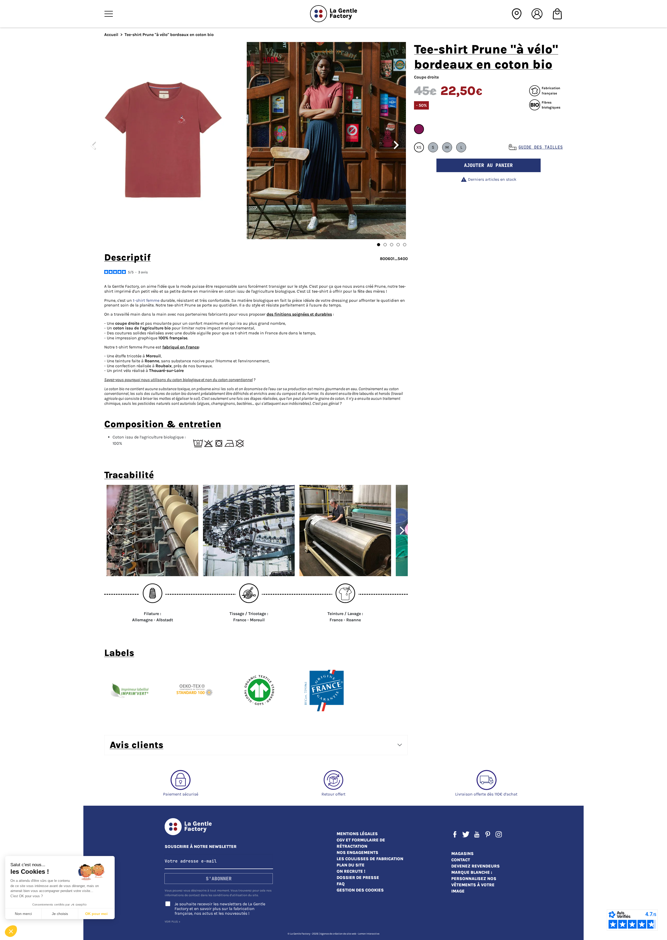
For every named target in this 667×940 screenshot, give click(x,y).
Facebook (455, 834)
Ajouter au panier (488, 165)
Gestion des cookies (360, 890)
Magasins (462, 853)
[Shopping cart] (557, 13)
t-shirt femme (146, 300)
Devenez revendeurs (475, 866)
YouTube (476, 834)
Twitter (466, 834)
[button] (11, 931)
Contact (460, 859)
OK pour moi (96, 914)
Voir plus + (172, 921)
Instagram (498, 834)
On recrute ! (351, 871)
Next (404, 530)
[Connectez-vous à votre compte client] (537, 13)
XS (419, 147)
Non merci (23, 914)
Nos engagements (357, 852)
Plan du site (351, 865)
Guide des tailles (540, 147)
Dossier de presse (358, 877)
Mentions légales (357, 833)
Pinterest (487, 834)
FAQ (341, 883)
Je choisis (60, 914)
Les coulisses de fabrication (370, 858)
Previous (107, 530)
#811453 (419, 129)
